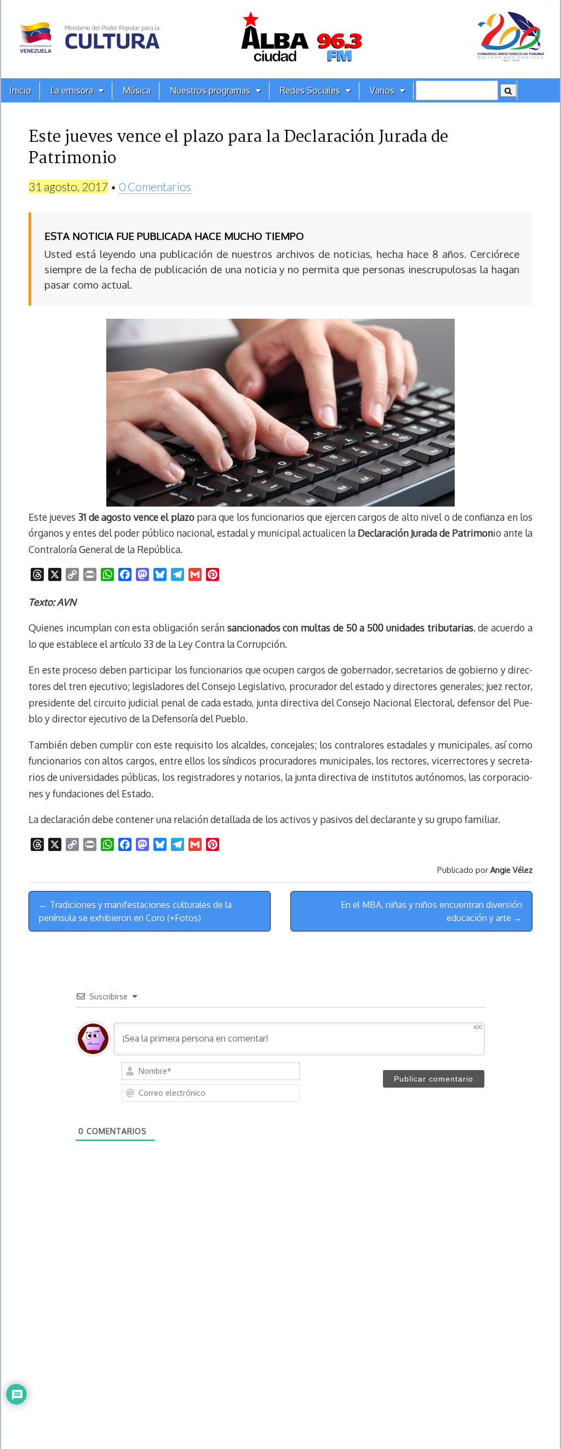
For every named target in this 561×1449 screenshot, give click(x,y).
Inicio (20, 90)
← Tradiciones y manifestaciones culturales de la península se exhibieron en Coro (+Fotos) (135, 911)
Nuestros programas (210, 90)
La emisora (71, 90)
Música (137, 90)
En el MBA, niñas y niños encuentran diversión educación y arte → (431, 911)
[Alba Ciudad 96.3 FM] (280, 39)
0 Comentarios (155, 186)
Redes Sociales (310, 90)
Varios (382, 90)
